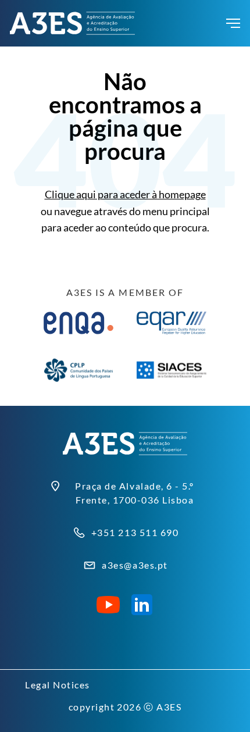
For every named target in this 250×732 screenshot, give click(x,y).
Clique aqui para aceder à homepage (125, 194)
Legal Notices (57, 684)
